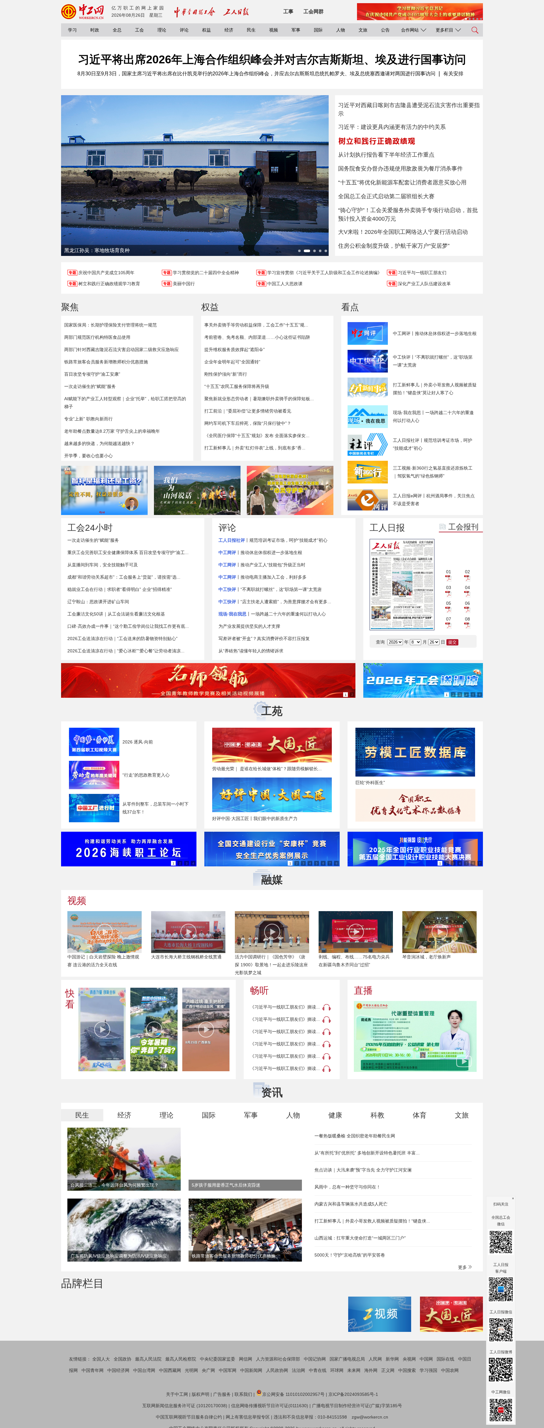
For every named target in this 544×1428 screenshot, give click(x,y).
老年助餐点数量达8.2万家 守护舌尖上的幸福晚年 (112, 431)
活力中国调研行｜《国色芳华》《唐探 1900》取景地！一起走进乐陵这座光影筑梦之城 (271, 964)
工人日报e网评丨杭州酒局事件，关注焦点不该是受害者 (434, 499)
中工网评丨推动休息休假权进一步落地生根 (435, 333)
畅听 (259, 990)
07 (448, 618)
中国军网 (227, 1370)
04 (467, 587)
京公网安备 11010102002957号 (293, 1394)
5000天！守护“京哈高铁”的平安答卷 (349, 1254)
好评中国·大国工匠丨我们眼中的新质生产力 (255, 818)
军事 (296, 29)
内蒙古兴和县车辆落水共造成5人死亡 (351, 1203)
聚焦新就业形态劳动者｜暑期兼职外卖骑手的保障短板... (259, 398)
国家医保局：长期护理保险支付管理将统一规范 (110, 324)
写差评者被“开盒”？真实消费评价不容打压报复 (264, 638)
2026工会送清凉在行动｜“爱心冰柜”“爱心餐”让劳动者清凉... (125, 650)
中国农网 (450, 1370)
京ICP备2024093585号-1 (353, 1394)
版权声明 (200, 1394)
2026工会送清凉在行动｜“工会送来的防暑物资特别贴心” (122, 638)
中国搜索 (407, 1370)
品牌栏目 (82, 1283)
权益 (206, 29)
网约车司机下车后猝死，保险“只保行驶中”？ (247, 423)
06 (467, 603)
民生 (251, 29)
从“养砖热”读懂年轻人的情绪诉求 (250, 650)
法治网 (298, 1370)
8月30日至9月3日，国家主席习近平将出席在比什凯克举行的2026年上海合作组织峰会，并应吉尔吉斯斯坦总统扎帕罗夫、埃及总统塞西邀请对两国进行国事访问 (256, 73)
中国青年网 (93, 1370)
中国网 (426, 1359)
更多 (463, 1267)
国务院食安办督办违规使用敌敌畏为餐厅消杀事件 (400, 168)
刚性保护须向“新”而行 (225, 374)
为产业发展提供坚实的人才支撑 (249, 626)
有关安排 (453, 73)
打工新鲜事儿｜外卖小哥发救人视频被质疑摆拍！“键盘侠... (372, 1220)
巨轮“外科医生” (370, 782)
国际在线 (445, 1359)
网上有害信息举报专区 (248, 1416)
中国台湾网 (144, 1370)
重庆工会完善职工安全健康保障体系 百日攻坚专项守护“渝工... (128, 552)
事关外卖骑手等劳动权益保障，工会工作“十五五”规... (256, 324)
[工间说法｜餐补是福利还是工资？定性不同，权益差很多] (104, 490)
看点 (350, 307)
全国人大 (101, 1359)
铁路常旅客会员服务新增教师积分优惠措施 (106, 361)
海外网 (370, 1370)
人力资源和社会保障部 (278, 1359)
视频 (273, 29)
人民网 (375, 1359)
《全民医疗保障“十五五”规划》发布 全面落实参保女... (256, 435)
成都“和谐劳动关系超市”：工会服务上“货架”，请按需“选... (123, 577)
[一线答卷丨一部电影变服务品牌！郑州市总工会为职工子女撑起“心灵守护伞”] (290, 490)
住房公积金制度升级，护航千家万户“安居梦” (394, 246)
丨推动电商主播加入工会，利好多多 (262, 577)
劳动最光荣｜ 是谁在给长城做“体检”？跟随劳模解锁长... (267, 768)
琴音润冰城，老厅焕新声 (426, 956)
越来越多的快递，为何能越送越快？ (99, 443)
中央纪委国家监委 (217, 1359)
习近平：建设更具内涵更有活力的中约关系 (392, 127)
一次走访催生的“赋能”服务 (90, 386)
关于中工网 (177, 1394)
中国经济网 (118, 1370)
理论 (161, 29)
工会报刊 (463, 527)
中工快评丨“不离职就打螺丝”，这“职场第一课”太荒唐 (433, 361)
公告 (385, 29)
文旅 (363, 29)
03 (448, 587)
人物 (340, 29)
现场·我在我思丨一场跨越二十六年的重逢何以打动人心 (433, 416)
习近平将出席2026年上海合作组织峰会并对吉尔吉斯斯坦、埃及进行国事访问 (272, 59)
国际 (318, 29)
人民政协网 (277, 1370)
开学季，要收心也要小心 (88, 455)
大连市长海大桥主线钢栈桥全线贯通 (186, 956)
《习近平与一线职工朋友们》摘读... (285, 1006)
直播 (363, 990)
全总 (117, 29)
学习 (72, 29)
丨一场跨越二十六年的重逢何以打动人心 (272, 613)
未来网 (353, 1370)
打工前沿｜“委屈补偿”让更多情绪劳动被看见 (247, 410)
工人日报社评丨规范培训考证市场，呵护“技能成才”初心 (432, 444)
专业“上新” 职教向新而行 (88, 418)
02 (467, 571)
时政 (94, 29)
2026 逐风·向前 (137, 741)
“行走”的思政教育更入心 (146, 775)
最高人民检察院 (180, 1359)
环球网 (336, 1370)
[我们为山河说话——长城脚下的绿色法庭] (197, 490)
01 (448, 571)
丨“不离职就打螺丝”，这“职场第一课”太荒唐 (270, 589)
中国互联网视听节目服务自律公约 (189, 1416)
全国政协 (122, 1359)
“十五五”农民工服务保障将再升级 (236, 386)
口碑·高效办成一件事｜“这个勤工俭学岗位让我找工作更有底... (128, 626)
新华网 (392, 1359)
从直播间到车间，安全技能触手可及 (102, 564)
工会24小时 (90, 528)
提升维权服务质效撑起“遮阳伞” (234, 349)
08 (467, 618)
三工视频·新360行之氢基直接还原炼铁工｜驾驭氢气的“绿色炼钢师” (433, 471)
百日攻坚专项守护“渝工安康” (92, 374)
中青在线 (317, 1370)
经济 (228, 29)
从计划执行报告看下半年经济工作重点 (386, 155)
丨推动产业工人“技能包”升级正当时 (261, 564)
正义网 (387, 1370)
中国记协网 (315, 1359)
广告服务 (222, 1394)
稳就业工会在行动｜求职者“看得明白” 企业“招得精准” (119, 589)
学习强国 (428, 1370)
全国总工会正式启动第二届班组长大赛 (386, 196)
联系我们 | (245, 1394)
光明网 (191, 1370)
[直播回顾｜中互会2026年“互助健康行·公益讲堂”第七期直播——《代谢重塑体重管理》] (415, 1036)
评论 (184, 29)
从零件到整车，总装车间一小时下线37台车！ (155, 807)
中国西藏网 (170, 1370)
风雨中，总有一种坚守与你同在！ (347, 1186)
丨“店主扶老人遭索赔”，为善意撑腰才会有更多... (274, 601)
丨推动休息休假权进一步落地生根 (260, 552)
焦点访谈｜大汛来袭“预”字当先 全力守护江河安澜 (362, 1169)
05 (448, 603)
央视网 (409, 1359)
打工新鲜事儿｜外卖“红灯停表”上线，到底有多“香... (254, 447)
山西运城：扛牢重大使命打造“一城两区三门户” (360, 1237)
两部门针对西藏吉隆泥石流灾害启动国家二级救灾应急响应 (121, 349)
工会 (139, 29)
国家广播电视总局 (347, 1359)
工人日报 (387, 528)
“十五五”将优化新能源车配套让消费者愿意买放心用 (402, 182)
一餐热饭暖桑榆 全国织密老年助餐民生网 (354, 1135)
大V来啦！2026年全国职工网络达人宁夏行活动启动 (403, 232)
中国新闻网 (251, 1370)
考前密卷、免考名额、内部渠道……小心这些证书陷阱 (257, 337)
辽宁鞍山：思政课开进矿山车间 (98, 601)
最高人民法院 (148, 1359)
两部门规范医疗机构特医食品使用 (97, 337)
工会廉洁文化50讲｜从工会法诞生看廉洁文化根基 (116, 613)
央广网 (208, 1370)
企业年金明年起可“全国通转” (232, 361)
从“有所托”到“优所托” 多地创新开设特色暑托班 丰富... (367, 1152)
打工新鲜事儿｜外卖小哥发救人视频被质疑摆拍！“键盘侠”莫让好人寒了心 (435, 388)
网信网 (245, 1359)
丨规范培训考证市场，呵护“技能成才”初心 (272, 540)
